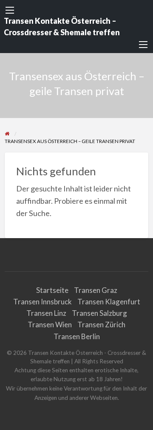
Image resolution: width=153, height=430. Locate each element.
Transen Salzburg (99, 313)
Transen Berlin (77, 336)
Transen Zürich (101, 324)
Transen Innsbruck (42, 301)
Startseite (52, 290)
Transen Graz (95, 290)
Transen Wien (50, 324)
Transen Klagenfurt (108, 301)
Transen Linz (46, 313)
